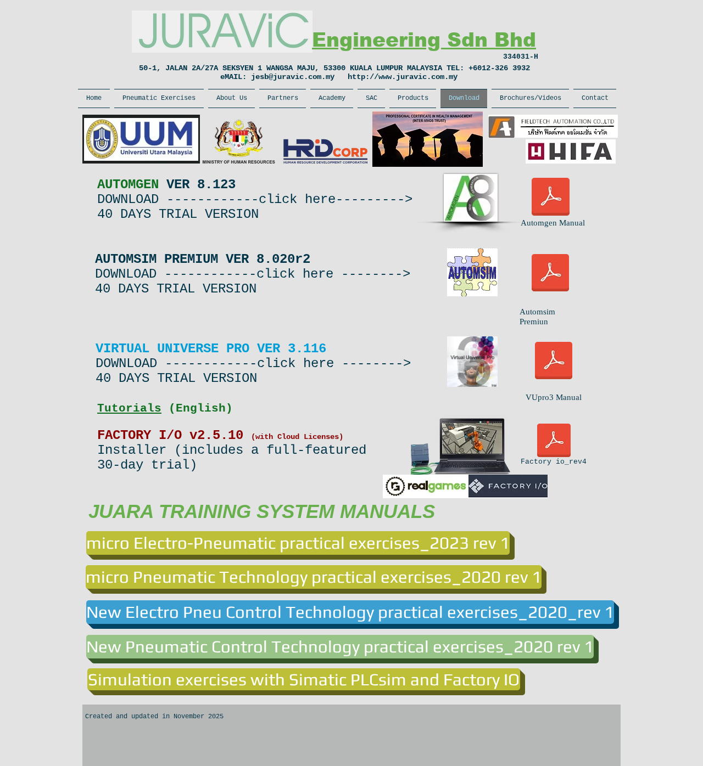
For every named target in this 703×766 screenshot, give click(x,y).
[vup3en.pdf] (553, 362)
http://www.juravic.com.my (402, 76)
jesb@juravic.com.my (292, 76)
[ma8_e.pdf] (550, 198)
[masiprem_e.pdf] (550, 274)
